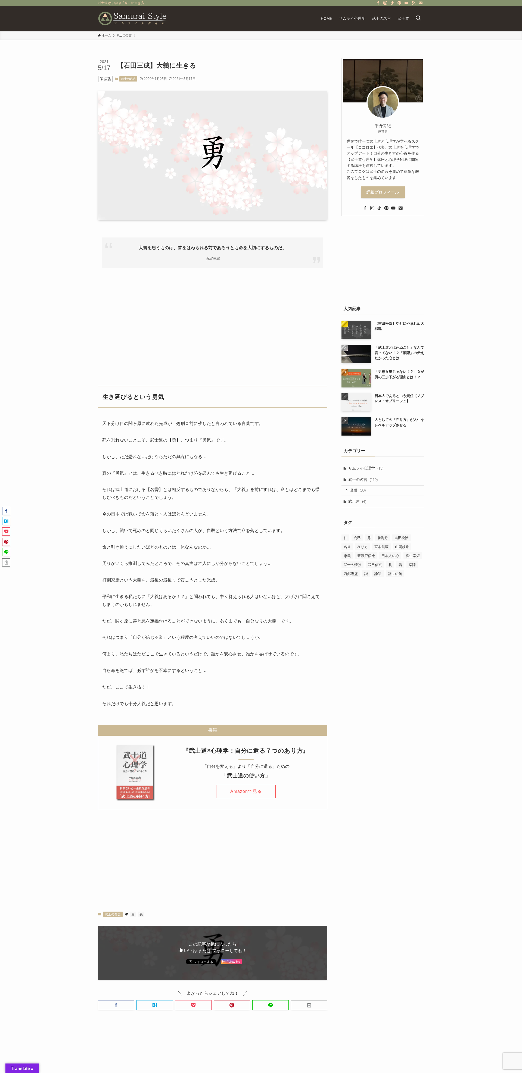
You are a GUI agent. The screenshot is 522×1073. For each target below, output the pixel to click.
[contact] (420, 3)
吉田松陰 (401, 538)
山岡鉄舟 (402, 547)
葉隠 (358, 490)
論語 (377, 574)
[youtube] (406, 3)
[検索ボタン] (418, 18)
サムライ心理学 (365, 468)
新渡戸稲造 (366, 556)
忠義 (347, 556)
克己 (357, 538)
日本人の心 (390, 556)
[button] (116, 1005)
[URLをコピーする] (309, 1005)
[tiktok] (392, 3)
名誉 (347, 547)
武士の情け (352, 565)
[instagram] (385, 3)
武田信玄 (375, 565)
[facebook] (378, 3)
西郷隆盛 (351, 574)
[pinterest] (399, 3)
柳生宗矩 (413, 556)
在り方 (362, 547)
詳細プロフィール (382, 192)
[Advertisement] (212, 324)
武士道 (357, 501)
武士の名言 (128, 78)
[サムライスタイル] (134, 18)
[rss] (413, 3)
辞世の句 (395, 574)
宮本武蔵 (381, 547)
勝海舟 (382, 538)
